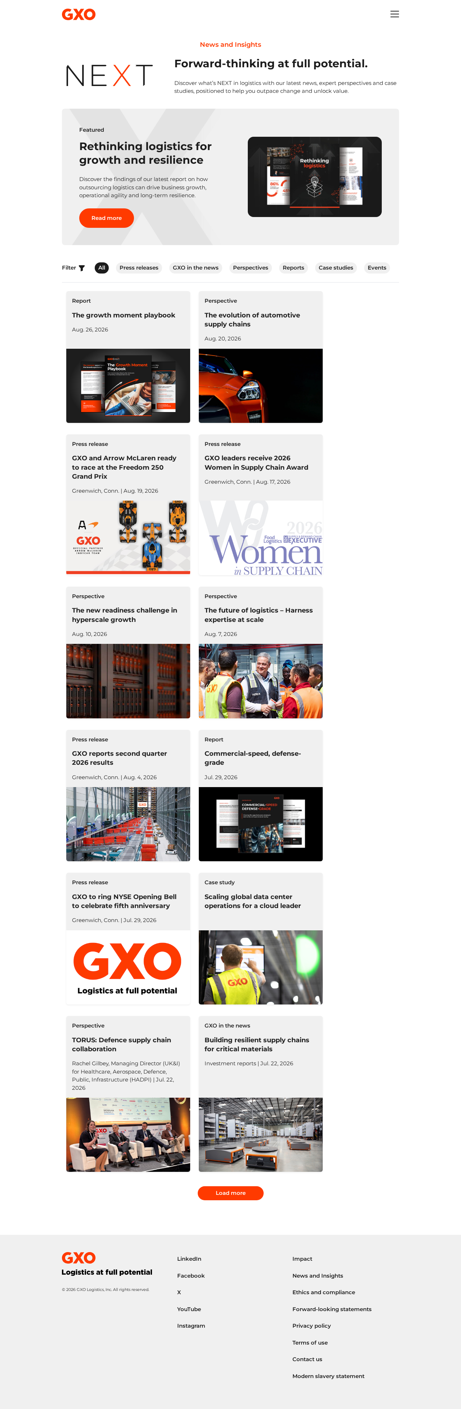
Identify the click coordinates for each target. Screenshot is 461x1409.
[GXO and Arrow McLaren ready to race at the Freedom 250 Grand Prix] (128, 504)
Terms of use (310, 1342)
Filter (69, 267)
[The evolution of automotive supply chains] (261, 357)
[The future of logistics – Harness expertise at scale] (261, 652)
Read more (106, 217)
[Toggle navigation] (394, 14)
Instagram (191, 1325)
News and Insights (317, 1275)
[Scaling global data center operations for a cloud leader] (261, 938)
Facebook (191, 1275)
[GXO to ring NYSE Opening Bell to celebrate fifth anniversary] (128, 938)
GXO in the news (196, 267)
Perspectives (250, 267)
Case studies (336, 267)
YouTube (189, 1309)
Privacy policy (311, 1325)
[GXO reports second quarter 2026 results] (128, 796)
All (101, 267)
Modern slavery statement (328, 1376)
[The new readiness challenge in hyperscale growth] (128, 652)
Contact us (307, 1359)
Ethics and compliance (323, 1292)
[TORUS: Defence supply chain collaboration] (128, 1094)
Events (377, 267)
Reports (293, 267)
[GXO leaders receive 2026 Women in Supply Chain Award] (261, 504)
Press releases (139, 267)
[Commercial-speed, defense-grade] (261, 796)
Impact (302, 1258)
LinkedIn (189, 1258)
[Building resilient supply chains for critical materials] (261, 1094)
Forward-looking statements (332, 1309)
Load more (231, 1192)
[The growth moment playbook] (128, 357)
